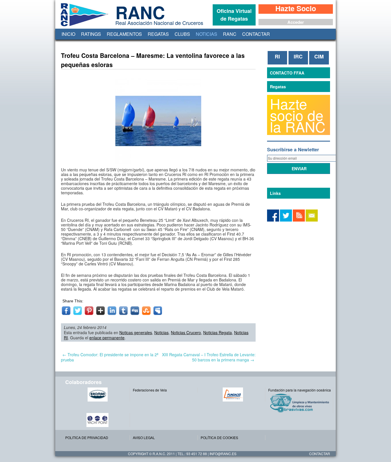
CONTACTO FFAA (287, 73)
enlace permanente (107, 337)
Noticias (206, 34)
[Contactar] (312, 220)
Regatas (158, 34)
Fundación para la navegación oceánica (299, 389)
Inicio (68, 34)
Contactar (256, 34)
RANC (229, 34)
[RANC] (83, 26)
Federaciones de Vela (150, 389)
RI (277, 56)
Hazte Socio (295, 8)
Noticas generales (135, 332)
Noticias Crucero (186, 332)
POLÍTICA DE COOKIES (219, 437)
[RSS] (299, 220)
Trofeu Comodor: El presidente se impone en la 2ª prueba (109, 357)
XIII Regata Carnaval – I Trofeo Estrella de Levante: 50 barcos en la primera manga (209, 357)
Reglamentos (124, 34)
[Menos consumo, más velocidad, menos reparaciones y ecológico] (300, 403)
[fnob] (233, 394)
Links (275, 193)
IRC (298, 56)
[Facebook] (286, 220)
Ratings (91, 34)
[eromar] (97, 394)
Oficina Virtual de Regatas (234, 14)
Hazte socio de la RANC (297, 115)
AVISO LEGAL (144, 437)
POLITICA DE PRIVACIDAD (86, 437)
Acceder (295, 22)
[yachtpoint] (97, 420)
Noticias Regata (217, 332)
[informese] (273, 220)
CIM (319, 56)
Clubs (182, 34)
